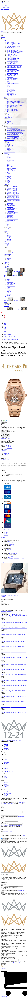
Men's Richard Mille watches (13, 101)
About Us (6, 759)
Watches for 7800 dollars (12, 192)
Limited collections (11, 47)
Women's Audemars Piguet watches (15, 133)
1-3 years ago (11, 951)
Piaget (8, 180)
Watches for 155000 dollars (13, 200)
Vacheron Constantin (11, 168)
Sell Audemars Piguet (6, 529)
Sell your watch (10, 160)
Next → (6, 936)
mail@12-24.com (5, 9)
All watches (6, 221)
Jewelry (5, 223)
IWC (8, 182)
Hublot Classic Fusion (12, 55)
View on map (3, 468)
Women (8, 82)
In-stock (8, 154)
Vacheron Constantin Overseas (14, 67)
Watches (6, 153)
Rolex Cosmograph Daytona (13, 43)
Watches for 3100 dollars (12, 189)
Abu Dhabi (9, 831)
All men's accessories (9, 124)
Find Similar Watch (5, 435)
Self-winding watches (12, 208)
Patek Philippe (10, 169)
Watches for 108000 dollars (13, 199)
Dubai (5, 5)
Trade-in (9, 161)
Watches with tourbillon (12, 219)
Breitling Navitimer (11, 94)
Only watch (22, 946)
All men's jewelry (8, 117)
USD (2, 319)
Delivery (6, 454)
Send (2, 817)
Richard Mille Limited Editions (14, 53)
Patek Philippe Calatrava (12, 62)
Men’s (5, 449)
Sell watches (16, 300)
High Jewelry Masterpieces (13, 83)
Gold (9, 557)
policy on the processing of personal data (13, 803)
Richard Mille (10, 166)
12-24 (5, 331)
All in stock (6, 306)
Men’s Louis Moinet (11, 79)
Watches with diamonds (12, 212)
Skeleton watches (11, 220)
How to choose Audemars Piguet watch (10, 595)
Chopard (9, 121)
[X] (1, 420)
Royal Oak (8, 446)
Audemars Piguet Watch (9, 336)
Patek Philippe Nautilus (12, 61)
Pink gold (9, 448)
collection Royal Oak (16, 614)
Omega (8, 122)
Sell (4, 276)
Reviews (6, 535)
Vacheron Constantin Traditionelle (15, 66)
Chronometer (10, 217)
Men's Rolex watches (12, 99)
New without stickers (7, 940)
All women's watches (9, 140)
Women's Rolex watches (12, 128)
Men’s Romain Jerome (12, 69)
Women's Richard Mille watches (14, 129)
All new (5, 267)
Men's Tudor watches (12, 106)
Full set (4, 946)
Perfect (15, 940)
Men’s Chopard (10, 89)
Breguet (8, 164)
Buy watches (7, 791)
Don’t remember (11, 953)
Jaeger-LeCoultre (13, 935)
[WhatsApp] (3, 420)
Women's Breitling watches (13, 138)
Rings (8, 233)
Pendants (9, 239)
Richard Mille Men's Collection (14, 50)
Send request (4, 839)
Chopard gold (10, 91)
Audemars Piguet (11, 170)
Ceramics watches (11, 204)
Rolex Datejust (10, 42)
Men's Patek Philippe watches (14, 103)
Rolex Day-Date (10, 44)
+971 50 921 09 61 (5, 7)
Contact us (6, 453)
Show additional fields (6, 825)
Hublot (8, 173)
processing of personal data (7, 611)
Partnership (6, 762)
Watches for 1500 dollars (12, 187)
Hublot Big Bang (11, 54)
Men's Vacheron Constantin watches (15, 102)
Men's (8, 156)
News (5, 776)
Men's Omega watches (12, 109)
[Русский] (4, 317)
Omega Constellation (12, 59)
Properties (6, 532)
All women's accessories (9, 152)
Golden (10, 550)
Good (20, 940)
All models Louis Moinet (12, 78)
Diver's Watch (10, 215)
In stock (8, 49)
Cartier (8, 120)
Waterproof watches (11, 213)
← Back (3, 942)
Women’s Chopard (11, 90)
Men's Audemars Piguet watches (14, 105)
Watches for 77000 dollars (13, 197)
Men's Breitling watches (12, 110)
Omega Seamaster (11, 57)
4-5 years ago (20, 951)
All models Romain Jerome (13, 70)
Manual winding (10, 209)
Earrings (9, 235)
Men (8, 81)
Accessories (6, 243)
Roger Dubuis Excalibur (12, 74)
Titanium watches (11, 205)
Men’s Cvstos (10, 77)
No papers (15, 946)
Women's (9, 157)
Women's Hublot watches (13, 136)
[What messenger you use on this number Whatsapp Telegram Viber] (10, 826)
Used (25, 940)
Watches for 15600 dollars (13, 193)
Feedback (3, 37)
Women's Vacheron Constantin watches (16, 130)
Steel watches (10, 207)
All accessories (7, 254)
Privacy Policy (21, 816)
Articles (5, 533)
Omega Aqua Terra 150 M (13, 58)
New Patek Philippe (11, 63)
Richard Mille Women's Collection (15, 51)
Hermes (8, 150)
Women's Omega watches (13, 137)
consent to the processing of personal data (10, 962)
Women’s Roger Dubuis (12, 73)
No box (9, 946)
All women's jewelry (8, 145)
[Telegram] (6, 420)
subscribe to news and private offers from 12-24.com (14, 838)
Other (20, 935)
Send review (3, 613)
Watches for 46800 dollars (13, 196)
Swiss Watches (7, 334)
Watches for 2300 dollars (12, 188)
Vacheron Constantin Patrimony (14, 65)
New (8, 158)
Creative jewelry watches (12, 87)
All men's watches (8, 111)
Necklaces (9, 240)
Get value (3, 964)
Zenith (8, 181)
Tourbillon (10, 558)
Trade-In (6, 300)
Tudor (8, 172)
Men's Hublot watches (12, 107)
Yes (12, 556)
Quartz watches (10, 211)
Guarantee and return (9, 771)
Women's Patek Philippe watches (14, 132)
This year (4, 951)
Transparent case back (19, 558)
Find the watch (7, 795)
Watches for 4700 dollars (12, 191)
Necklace (9, 236)
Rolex (8, 165)
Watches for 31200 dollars (13, 195)
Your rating (3, 603)
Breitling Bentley (11, 93)
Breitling (9, 176)
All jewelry (6, 241)
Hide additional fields (16, 825)
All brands (6, 40)
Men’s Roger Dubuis (11, 71)
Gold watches (10, 203)
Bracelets (9, 237)
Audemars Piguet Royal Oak (13, 46)
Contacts (6, 760)
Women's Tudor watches (12, 134)
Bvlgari (8, 115)
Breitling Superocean (12, 95)
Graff (8, 114)
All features (3, 450)
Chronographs (10, 216)
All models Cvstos (11, 75)
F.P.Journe (14, 275)
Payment (6, 456)
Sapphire (8, 549)
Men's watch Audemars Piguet (11, 339)
